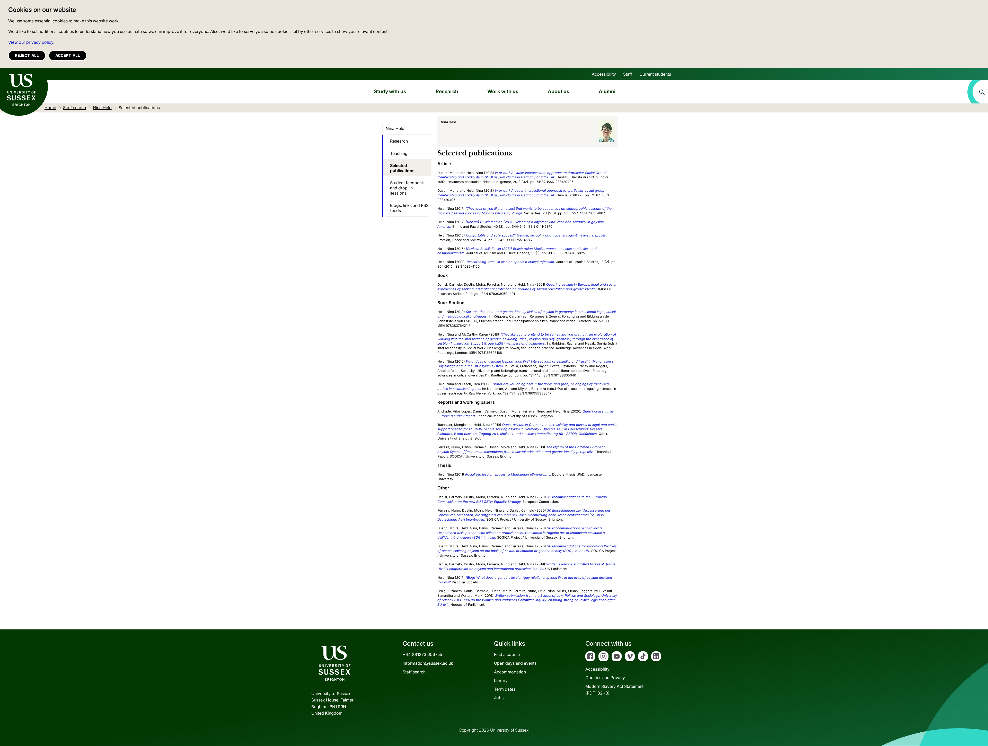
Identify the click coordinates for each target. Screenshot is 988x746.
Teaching (399, 153)
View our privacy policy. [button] (31, 42)
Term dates (504, 689)
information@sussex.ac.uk (428, 663)
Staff (627, 74)
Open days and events (515, 663)
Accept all (67, 55)
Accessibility (604, 74)
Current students (655, 74)
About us (558, 91)
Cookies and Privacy (605, 677)
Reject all (27, 55)
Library (501, 680)
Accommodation (510, 671)
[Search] (977, 91)
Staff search (414, 671)
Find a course (507, 654)
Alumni (607, 91)
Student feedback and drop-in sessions (407, 188)
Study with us (390, 91)
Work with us (502, 91)
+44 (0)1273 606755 (422, 654)
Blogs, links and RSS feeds (409, 208)
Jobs (499, 697)
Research (447, 91)
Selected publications (402, 168)
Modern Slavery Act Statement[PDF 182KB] (614, 690)
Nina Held (395, 128)
